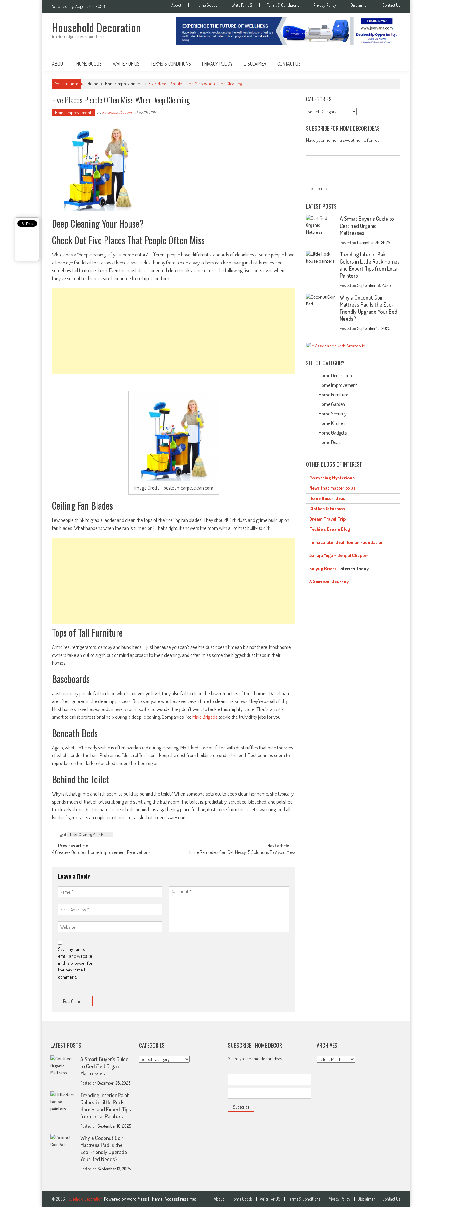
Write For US (242, 5)
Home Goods (206, 5)
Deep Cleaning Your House (90, 834)
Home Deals (330, 442)
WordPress (137, 1199)
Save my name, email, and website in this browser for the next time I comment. (75, 963)
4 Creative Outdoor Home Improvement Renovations (101, 852)
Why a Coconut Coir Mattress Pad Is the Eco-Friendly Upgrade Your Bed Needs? (368, 308)
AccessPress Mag (180, 1199)
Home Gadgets (333, 433)
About (176, 5)
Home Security (333, 414)
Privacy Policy (324, 5)
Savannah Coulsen (117, 112)
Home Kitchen (332, 423)
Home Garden (332, 404)
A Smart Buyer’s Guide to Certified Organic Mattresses (367, 225)
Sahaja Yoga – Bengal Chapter (338, 555)
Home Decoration (335, 375)
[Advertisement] (173, 331)
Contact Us (391, 5)
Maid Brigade (205, 716)
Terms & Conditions (283, 5)
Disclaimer (359, 5)
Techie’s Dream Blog (329, 529)
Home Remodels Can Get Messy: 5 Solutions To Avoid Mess (241, 852)
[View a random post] (390, 63)
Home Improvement (123, 83)
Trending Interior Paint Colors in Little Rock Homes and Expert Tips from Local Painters (370, 265)
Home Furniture (333, 394)
